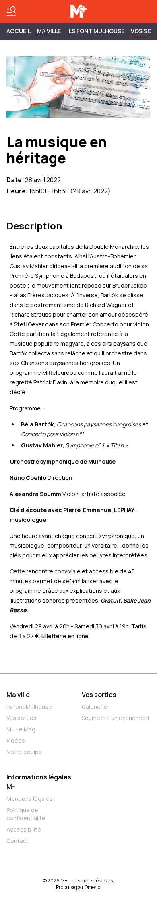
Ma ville (18, 694)
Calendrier (95, 706)
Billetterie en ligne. (65, 636)
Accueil (18, 31)
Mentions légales (29, 798)
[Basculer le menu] (11, 11)
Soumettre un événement (116, 718)
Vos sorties (21, 718)
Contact (17, 840)
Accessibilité (23, 829)
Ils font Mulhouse (29, 706)
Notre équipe (24, 752)
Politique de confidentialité (25, 814)
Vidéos (15, 740)
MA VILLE (49, 31)
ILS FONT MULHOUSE (95, 31)
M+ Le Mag (20, 729)
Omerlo (92, 887)
